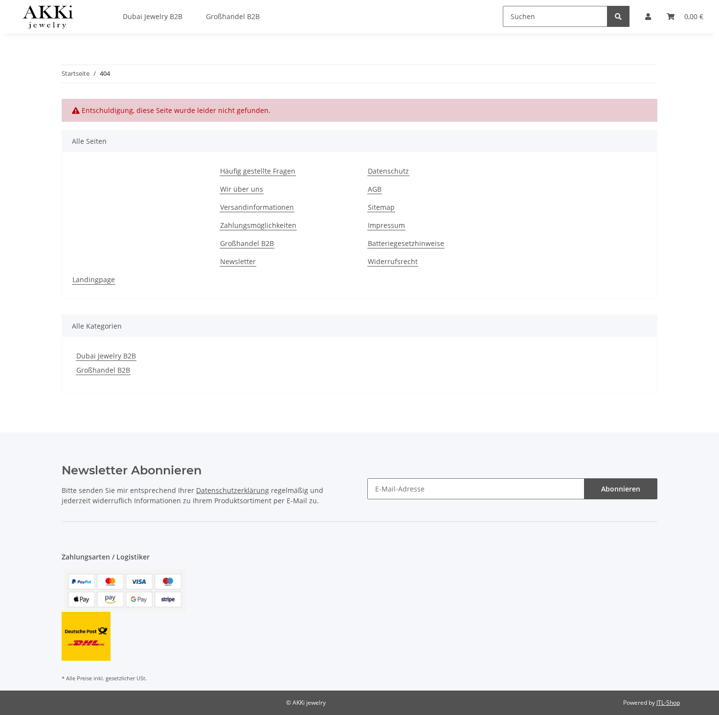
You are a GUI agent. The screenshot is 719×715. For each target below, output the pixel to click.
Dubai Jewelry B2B (106, 355)
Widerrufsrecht (393, 261)
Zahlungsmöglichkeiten (258, 225)
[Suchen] (618, 16)
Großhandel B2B (247, 243)
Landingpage (93, 279)
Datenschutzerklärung (232, 490)
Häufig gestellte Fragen (257, 171)
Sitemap (381, 207)
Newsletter (238, 261)
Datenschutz (388, 171)
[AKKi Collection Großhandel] (48, 16)
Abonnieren (620, 488)
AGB (375, 189)
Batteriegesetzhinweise (406, 243)
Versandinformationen (257, 207)
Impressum (386, 225)
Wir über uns (241, 189)
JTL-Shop (668, 702)
